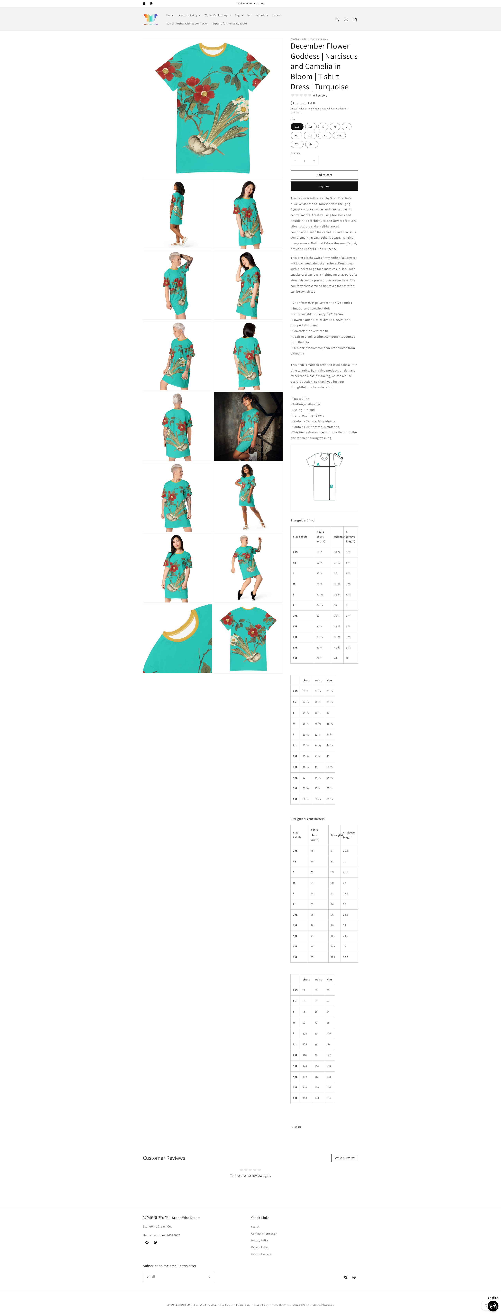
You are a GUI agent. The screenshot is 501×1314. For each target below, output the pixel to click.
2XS (297, 126)
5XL (297, 144)
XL (296, 135)
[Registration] (209, 1276)
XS (311, 126)
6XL (311, 144)
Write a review (345, 1158)
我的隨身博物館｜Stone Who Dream (193, 1305)
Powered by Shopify (222, 1305)
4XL (339, 135)
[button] (189, 15)
